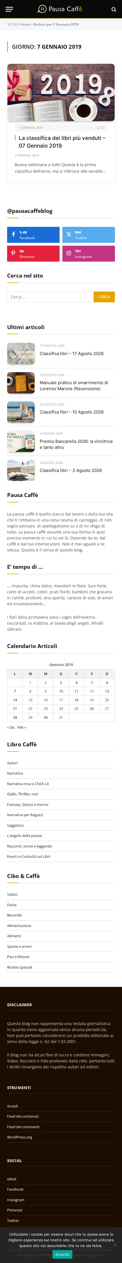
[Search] (113, 9)
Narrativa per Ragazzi (25, 814)
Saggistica (15, 825)
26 (92, 708)
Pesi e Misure (18, 956)
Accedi (12, 1106)
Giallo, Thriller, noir (22, 793)
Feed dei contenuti (23, 1116)
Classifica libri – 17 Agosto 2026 (72, 353)
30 (46, 717)
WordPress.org (19, 1137)
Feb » (21, 727)
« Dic (11, 727)
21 (15, 708)
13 (107, 691)
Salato (12, 894)
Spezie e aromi (19, 946)
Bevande (14, 915)
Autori (12, 762)
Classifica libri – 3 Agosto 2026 (71, 470)
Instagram (15, 1199)
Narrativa (15, 773)
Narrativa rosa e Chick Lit (28, 783)
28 (15, 717)
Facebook (15, 1189)
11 (76, 691)
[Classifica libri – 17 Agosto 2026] (21, 353)
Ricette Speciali (19, 967)
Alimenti (14, 935)
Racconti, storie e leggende (29, 846)
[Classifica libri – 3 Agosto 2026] (21, 470)
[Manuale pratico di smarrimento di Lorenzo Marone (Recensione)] (21, 383)
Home (25, 24)
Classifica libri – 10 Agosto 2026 (72, 412)
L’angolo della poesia (24, 835)
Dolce (11, 904)
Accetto (62, 1254)
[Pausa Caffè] (61, 9)
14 (15, 699)
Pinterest (14, 1210)
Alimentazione (19, 925)
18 (76, 699)
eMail (11, 1178)
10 (61, 691)
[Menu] (9, 9)
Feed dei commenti (23, 1126)
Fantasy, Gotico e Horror (28, 804)
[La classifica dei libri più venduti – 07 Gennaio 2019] (61, 92)
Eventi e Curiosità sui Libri (28, 856)
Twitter (13, 1220)
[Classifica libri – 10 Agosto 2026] (21, 412)
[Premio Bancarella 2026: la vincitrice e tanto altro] (21, 441)
